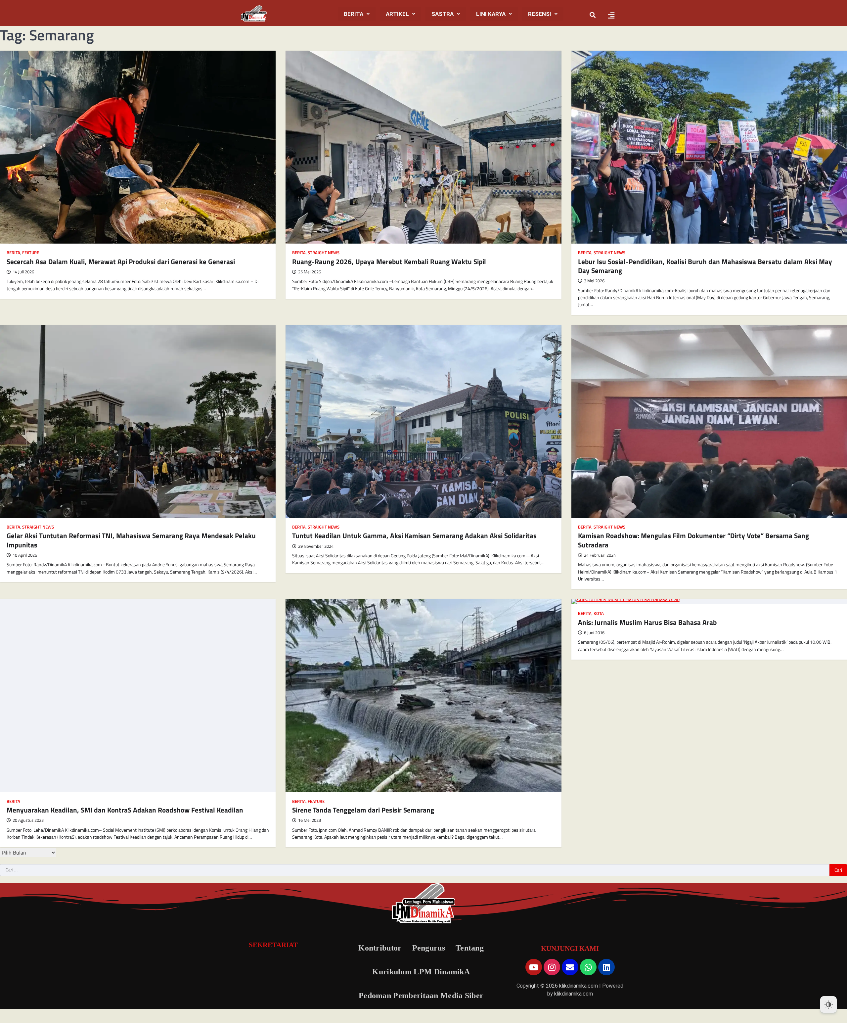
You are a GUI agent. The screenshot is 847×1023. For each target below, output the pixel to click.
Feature (30, 252)
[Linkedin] (606, 967)
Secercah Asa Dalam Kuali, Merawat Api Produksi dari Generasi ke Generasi (121, 261)
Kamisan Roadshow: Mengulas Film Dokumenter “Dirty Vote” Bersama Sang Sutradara (693, 540)
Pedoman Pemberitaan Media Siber (421, 995)
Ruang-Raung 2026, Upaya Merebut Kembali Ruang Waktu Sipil (389, 261)
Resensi (539, 14)
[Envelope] (570, 967)
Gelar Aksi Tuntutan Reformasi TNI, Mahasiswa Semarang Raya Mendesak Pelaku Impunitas (131, 540)
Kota (599, 613)
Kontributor (379, 948)
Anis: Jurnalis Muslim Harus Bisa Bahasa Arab (647, 622)
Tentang (470, 948)
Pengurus (428, 948)
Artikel (397, 14)
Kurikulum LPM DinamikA (421, 971)
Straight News (323, 252)
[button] (357, 14)
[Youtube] (533, 967)
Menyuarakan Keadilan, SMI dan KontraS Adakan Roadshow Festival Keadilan (125, 810)
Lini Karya (491, 14)
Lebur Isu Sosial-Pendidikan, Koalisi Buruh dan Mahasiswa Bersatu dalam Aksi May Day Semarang (705, 266)
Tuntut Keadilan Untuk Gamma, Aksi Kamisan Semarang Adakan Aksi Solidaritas (414, 535)
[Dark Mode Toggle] (828, 1004)
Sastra (442, 14)
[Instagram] (552, 967)
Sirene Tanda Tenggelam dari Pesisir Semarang (363, 810)
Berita (353, 14)
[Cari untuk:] (414, 870)
